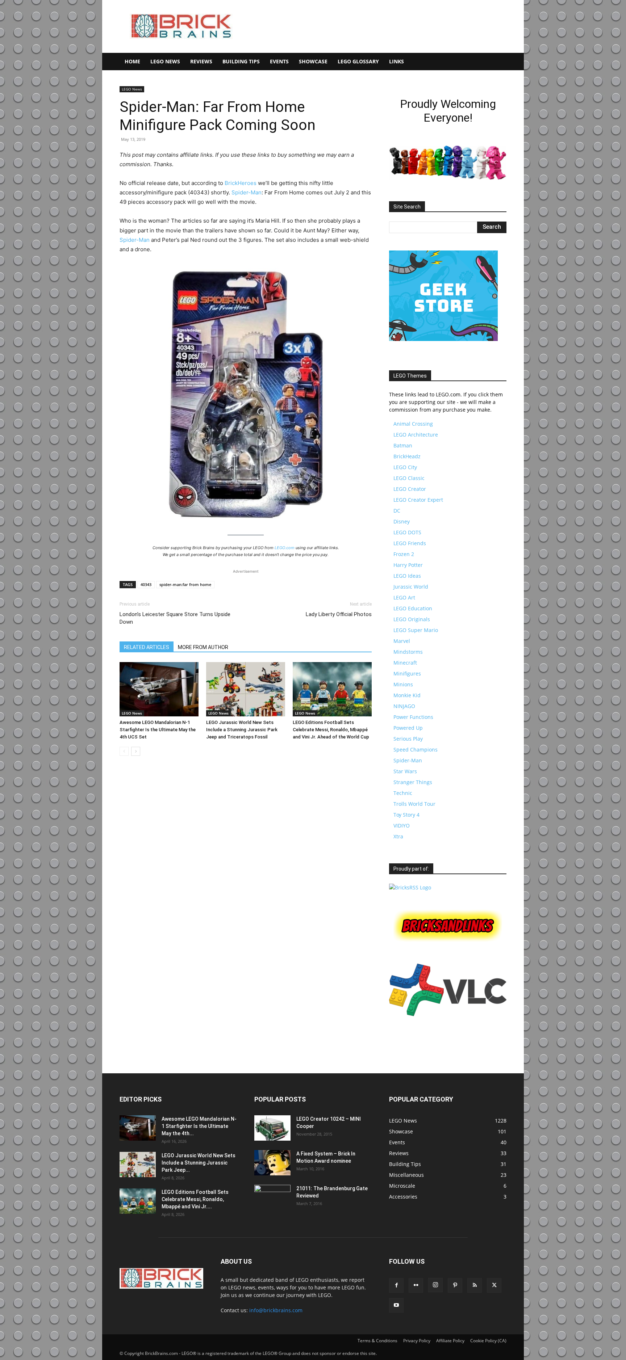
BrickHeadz (407, 456)
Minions (403, 684)
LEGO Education (412, 608)
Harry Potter (408, 564)
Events (279, 61)
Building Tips (241, 61)
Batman (402, 445)
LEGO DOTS (407, 532)
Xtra (398, 836)
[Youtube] (396, 1305)
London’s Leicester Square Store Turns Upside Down (175, 618)
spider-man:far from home (185, 584)
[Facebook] (396, 1285)
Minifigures (407, 673)
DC (396, 510)
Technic (402, 793)
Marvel (401, 640)
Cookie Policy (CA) (488, 1341)
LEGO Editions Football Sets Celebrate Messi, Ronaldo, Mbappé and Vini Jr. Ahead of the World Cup (331, 730)
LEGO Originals (411, 619)
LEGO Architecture (415, 434)
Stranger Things (412, 782)
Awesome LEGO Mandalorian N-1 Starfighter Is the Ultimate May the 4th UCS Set (158, 730)
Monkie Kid (407, 695)
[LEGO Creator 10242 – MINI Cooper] (272, 1128)
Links (396, 61)
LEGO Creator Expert (418, 499)
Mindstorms (408, 651)
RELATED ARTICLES (146, 647)
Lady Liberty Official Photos (339, 614)
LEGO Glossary (358, 61)
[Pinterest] (455, 1285)
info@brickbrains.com (275, 1310)
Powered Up (408, 727)
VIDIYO (401, 825)
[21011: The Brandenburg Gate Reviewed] (272, 1197)
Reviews (201, 61)
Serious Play (408, 738)
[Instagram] (435, 1285)
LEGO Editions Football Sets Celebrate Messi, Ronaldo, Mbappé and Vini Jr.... (195, 1199)
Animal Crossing (413, 423)
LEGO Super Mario (415, 630)
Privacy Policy (416, 1341)
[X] (494, 1285)
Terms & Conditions (377, 1341)
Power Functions (413, 716)
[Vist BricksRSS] (410, 887)
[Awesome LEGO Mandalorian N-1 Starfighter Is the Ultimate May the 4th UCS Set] (159, 689)
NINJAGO (404, 706)
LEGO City (405, 467)
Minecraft (405, 662)
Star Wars (405, 771)
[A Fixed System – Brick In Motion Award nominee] (272, 1162)
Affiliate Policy (450, 1341)
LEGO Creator (409, 488)
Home (132, 61)
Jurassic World (410, 586)
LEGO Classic (409, 478)
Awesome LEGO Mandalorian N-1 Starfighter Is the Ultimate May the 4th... (199, 1126)
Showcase (313, 61)
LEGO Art (404, 597)
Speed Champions (415, 749)
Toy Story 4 (406, 814)
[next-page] (135, 751)
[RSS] (474, 1285)
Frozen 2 (403, 554)
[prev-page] (124, 751)
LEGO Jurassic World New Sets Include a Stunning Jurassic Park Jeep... (198, 1163)
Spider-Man (246, 192)
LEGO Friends (409, 543)
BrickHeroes (240, 183)
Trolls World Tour (414, 803)
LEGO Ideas (407, 575)
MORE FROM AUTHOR (203, 647)
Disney (401, 521)
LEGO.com (285, 547)
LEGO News (165, 61)
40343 (146, 584)
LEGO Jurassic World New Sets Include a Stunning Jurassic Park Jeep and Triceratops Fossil (241, 730)
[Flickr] (416, 1285)
